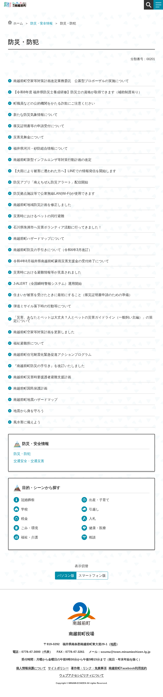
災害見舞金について (28, 137)
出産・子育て (99, 500)
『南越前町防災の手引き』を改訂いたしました (49, 366)
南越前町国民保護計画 (30, 388)
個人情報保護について (31, 668)
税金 (24, 518)
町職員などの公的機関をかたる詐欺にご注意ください (54, 103)
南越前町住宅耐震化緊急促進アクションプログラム (52, 354)
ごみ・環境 (29, 528)
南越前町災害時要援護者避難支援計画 (42, 377)
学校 (24, 509)
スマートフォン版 (92, 575)
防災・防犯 (22, 454)
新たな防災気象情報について (35, 114)
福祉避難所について (28, 343)
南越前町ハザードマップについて (38, 238)
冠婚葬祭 (28, 500)
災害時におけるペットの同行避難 (38, 216)
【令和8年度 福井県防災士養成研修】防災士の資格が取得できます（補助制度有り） (77, 92)
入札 (92, 518)
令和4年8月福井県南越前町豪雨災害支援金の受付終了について (61, 261)
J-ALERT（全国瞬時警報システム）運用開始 (47, 283)
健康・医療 (97, 528)
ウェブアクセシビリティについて (81, 675)
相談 (92, 537)
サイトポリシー (58, 668)
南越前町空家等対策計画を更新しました (43, 332)
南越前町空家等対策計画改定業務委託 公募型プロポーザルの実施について (71, 81)
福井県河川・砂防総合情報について (40, 148)
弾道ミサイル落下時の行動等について (42, 306)
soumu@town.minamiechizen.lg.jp (125, 651)
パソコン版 (65, 575)
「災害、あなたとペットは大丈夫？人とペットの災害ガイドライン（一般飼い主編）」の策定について (83, 319)
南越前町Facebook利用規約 (128, 668)
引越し (94, 509)
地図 (113, 644)
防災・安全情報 (41, 23)
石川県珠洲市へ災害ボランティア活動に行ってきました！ (57, 227)
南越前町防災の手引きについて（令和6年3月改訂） (52, 250)
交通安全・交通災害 (29, 461)
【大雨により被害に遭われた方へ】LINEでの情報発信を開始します (64, 171)
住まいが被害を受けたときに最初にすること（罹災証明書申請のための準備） (72, 295)
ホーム (18, 23)
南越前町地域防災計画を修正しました (42, 205)
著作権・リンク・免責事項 (89, 668)
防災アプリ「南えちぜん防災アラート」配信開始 (50, 182)
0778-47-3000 (31, 651)
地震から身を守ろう (28, 411)
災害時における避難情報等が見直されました (47, 272)
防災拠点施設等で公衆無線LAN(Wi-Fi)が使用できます (54, 193)
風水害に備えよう (27, 422)
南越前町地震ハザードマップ (35, 399)
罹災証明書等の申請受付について (38, 126)
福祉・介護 (29, 537)
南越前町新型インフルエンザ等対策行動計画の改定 (52, 160)
